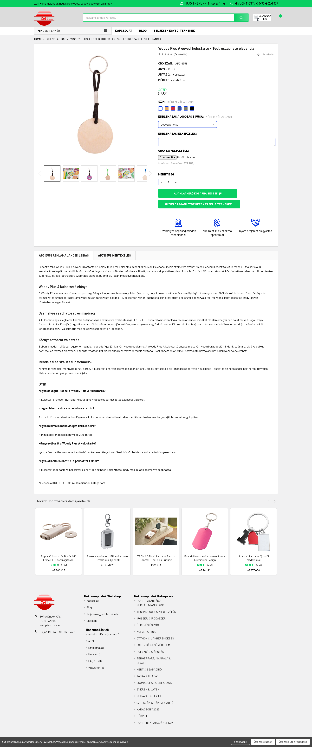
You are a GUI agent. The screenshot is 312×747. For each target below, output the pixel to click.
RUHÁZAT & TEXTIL (149, 696)
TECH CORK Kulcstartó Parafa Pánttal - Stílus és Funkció (156, 558)
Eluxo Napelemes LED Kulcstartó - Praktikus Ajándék (107, 558)
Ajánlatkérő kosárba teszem (196, 193)
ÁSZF (91, 641)
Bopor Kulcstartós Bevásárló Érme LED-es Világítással (58, 558)
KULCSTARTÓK (62, 483)
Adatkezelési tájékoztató (103, 634)
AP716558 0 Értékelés (114, 255)
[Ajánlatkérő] (265, 17)
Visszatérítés (96, 667)
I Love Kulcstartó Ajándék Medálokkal (254, 558)
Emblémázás (96, 647)
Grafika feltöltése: (173, 150)
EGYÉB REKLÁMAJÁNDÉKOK (154, 722)
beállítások (240, 742)
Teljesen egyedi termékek (174, 30)
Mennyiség (166, 174)
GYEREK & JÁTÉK (147, 689)
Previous (40, 174)
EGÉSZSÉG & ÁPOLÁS (150, 651)
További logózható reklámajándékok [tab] (63, 501)
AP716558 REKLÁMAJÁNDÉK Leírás (64, 255)
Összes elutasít (263, 742)
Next (150, 174)
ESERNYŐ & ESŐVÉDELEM (153, 645)
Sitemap (91, 620)
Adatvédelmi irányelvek (115, 741)
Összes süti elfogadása (293, 742)
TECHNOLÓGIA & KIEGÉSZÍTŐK (156, 611)
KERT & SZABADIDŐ (149, 669)
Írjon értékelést (265, 54)
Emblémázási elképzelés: (177, 133)
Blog (143, 30)
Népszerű (94, 654)
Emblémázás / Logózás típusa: (195, 117)
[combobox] (166, 17)
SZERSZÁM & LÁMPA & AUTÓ (154, 702)
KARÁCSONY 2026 (147, 709)
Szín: (176, 102)
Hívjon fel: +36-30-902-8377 (57, 632)
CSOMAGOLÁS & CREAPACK (154, 682)
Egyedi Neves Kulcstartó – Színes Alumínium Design (204, 558)
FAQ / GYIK (95, 661)
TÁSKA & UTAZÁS (147, 676)
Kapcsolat (123, 30)
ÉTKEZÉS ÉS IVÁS (147, 625)
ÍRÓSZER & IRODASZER (151, 618)
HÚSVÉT (141, 716)
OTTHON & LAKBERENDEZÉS (155, 638)
